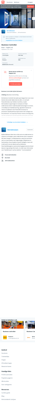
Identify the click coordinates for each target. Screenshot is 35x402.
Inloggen (30, 2)
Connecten (30, 129)
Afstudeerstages (6, 363)
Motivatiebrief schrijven (8, 399)
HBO (19, 60)
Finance (4, 60)
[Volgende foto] (31, 18)
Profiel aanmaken (15, 84)
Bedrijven (16, 2)
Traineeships (5, 356)
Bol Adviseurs (11, 30)
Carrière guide (5, 393)
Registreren (31, 6)
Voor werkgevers (6, 384)
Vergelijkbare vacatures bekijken (14, 40)
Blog (2, 396)
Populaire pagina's (7, 378)
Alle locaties (5, 381)
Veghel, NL (9, 47)
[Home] (3, 2)
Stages (3, 360)
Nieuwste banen (6, 366)
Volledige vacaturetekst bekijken (16, 122)
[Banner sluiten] (31, 71)
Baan (3, 47)
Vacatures (10, 2)
